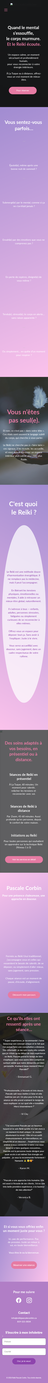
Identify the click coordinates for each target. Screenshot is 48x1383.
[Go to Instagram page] (29, 1300)
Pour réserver (22, 90)
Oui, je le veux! (24, 1361)
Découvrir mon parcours (24, 995)
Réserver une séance (24, 1265)
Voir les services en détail (24, 859)
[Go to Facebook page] (18, 1300)
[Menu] (5, 10)
